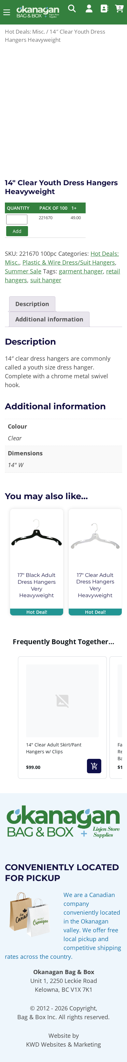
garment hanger (81, 271)
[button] (6, 12)
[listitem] (62, 717)
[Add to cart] (94, 766)
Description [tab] (32, 304)
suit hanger (45, 280)
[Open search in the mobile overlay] (71, 8)
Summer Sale (23, 271)
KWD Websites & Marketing (63, 1044)
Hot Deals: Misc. (25, 31)
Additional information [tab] (49, 319)
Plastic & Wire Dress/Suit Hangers (68, 262)
